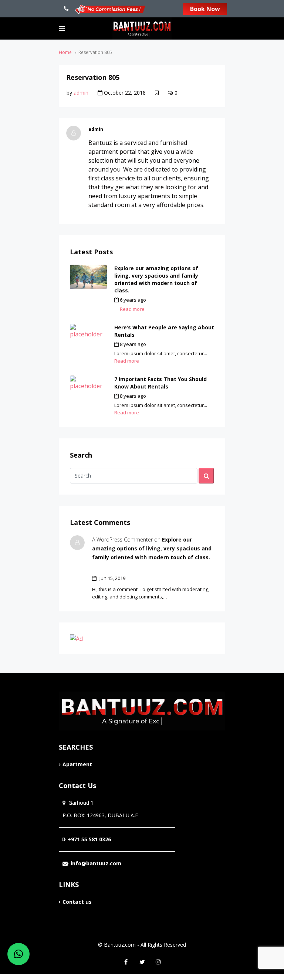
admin (81, 92)
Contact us (77, 901)
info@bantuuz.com (96, 863)
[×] (18, 954)
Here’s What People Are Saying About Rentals (164, 331)
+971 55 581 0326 (89, 839)
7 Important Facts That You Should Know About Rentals (160, 383)
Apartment (77, 764)
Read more (132, 309)
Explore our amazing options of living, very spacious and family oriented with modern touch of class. (156, 279)
